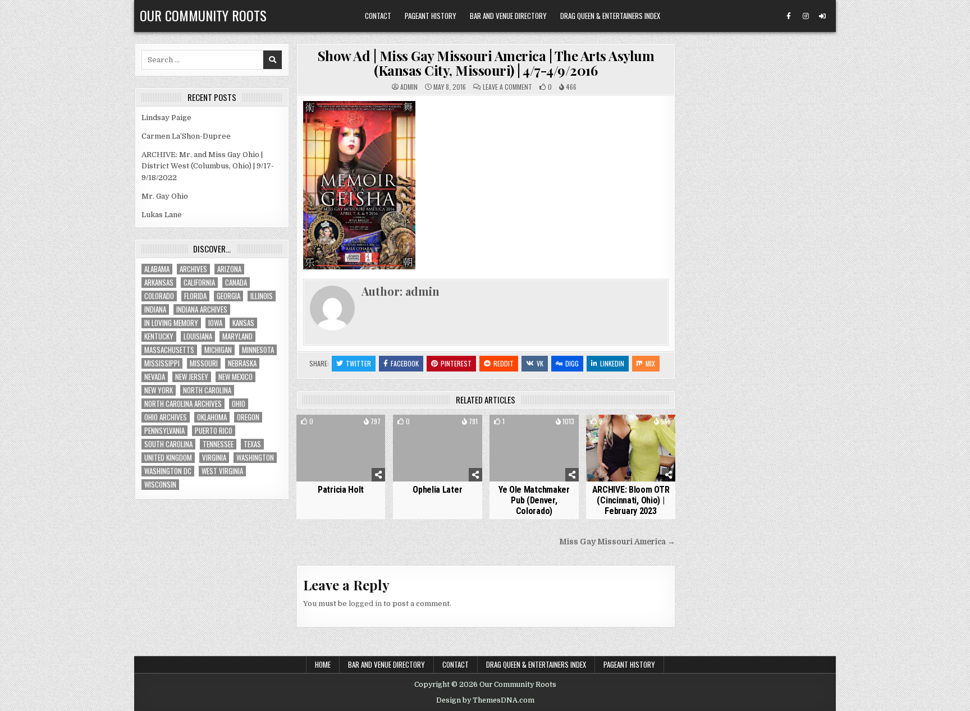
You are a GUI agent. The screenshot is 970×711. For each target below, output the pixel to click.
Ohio (238, 403)
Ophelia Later (437, 489)
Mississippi (162, 363)
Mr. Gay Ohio (164, 196)
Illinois (261, 296)
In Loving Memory (171, 323)
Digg (572, 363)
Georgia (228, 296)
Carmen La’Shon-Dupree (186, 136)
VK (540, 363)
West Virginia (222, 471)
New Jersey (191, 376)
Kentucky (158, 336)
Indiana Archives (201, 309)
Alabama (157, 269)
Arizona (229, 269)
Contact (378, 15)
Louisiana (198, 336)
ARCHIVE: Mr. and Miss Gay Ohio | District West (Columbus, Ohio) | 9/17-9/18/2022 (207, 166)
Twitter (358, 363)
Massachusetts (169, 350)
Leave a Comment (507, 87)
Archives (193, 269)
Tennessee (218, 444)
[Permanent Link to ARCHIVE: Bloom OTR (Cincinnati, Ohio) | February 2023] (630, 448)
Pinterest (456, 363)
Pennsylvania (164, 430)
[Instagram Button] (805, 16)
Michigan (218, 350)
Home (323, 664)
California (199, 282)
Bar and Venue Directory (508, 15)
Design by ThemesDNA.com (485, 700)
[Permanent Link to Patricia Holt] (341, 448)
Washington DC (167, 471)
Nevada (154, 376)
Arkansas (158, 282)
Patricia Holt (341, 489)
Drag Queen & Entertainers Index (610, 15)
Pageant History (430, 15)
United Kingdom (168, 457)
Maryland (237, 336)
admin (409, 87)
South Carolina (168, 444)
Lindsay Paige (166, 117)
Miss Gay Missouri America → (617, 542)
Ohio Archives (165, 417)
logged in (365, 603)
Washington (255, 457)
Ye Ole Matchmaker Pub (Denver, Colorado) (534, 500)
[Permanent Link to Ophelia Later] (437, 448)
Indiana (155, 309)
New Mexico (235, 376)
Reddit (503, 363)
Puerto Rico (213, 430)
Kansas (243, 323)
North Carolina (207, 390)
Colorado (159, 296)
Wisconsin (160, 484)
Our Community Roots (203, 15)
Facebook (405, 363)
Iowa (215, 323)
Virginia (214, 457)
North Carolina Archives (183, 403)
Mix (650, 363)
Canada (236, 282)
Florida (195, 296)
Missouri (204, 363)
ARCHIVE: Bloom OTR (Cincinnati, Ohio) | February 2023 (631, 500)
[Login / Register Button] (822, 16)
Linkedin (612, 363)
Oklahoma (212, 417)
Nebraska (242, 363)
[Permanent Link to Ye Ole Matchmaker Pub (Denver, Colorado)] (534, 448)
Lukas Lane (161, 214)
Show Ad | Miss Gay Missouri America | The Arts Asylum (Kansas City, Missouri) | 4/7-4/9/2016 (486, 63)
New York (158, 390)
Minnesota (258, 350)
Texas (252, 444)
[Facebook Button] (788, 16)
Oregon (248, 417)
